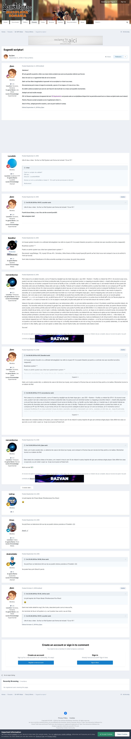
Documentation (72, 22)
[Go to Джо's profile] (6, 56)
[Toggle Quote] (25, 168)
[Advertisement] (65, 136)
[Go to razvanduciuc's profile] (12, 282)
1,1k (13, 258)
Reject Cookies (122, 734)
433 (12, 292)
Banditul (11, 238)
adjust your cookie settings (62, 734)
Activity (60, 22)
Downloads (15, 22)
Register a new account (36, 662)
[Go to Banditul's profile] (12, 245)
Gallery (25, 22)
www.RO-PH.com (74, 726)
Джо (13, 55)
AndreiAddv (11, 554)
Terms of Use (40, 736)
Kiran (11, 520)
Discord (32, 338)
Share (108, 56)
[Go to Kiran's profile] (12, 527)
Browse (51, 22)
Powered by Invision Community (65, 728)
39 (13, 572)
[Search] (127, 22)
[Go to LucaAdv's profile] (12, 163)
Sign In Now (95, 662)
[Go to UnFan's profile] (12, 501)
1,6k (12, 84)
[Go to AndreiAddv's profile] (12, 561)
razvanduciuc (12, 275)
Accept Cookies (106, 734)
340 (12, 538)
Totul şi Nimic (28, 58)
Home (5, 22)
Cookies (72, 718)
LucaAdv (12, 156)
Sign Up (123, 2)
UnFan (12, 494)
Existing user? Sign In (108, 2)
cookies (14, 734)
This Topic (119, 22)
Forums (34, 22)
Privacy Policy (63, 718)
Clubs (43, 22)
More (82, 22)
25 (13, 512)
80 (13, 174)
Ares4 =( (25, 530)
